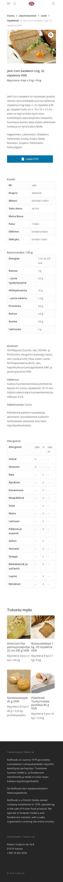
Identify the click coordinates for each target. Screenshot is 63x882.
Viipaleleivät (13, 20)
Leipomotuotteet (27, 15)
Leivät (44, 15)
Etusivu (10, 15)
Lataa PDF (32, 159)
